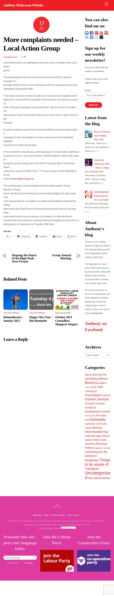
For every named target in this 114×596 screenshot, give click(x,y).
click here (98, 257)
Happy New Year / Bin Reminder (40, 318)
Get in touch (73, 515)
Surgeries (92, 460)
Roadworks (98, 448)
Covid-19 (90, 407)
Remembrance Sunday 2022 (12, 318)
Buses (90, 383)
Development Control (97, 411)
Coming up (91, 391)
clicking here (96, 313)
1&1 (31, 524)
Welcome (37, 515)
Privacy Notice (58, 515)
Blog (47, 515)
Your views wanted (99, 478)
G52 (87, 420)
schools (107, 448)
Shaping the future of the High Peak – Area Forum (24, 258)
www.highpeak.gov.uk (22, 179)
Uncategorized (10, 57)
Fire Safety (101, 415)
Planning (101, 443)
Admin (88, 374)
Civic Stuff (97, 386)
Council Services (97, 399)
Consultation (93, 395)
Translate (28, 563)
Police (89, 447)
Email (87, 90)
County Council (94, 403)
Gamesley (98, 419)
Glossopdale (94, 431)
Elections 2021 (90, 416)
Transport (91, 469)
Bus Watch (100, 383)
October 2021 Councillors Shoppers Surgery (66, 320)
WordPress (49, 528)
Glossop (97, 427)
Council (106, 395)
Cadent (87, 387)
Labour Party (92, 439)
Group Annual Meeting (61, 257)
